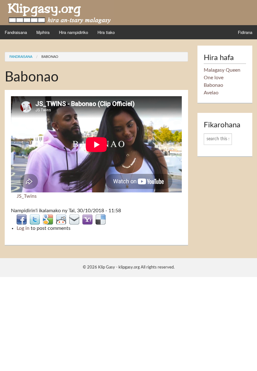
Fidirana (245, 32)
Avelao (211, 92)
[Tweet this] (35, 219)
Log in (23, 228)
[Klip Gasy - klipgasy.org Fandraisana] (59, 12)
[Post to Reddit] (61, 219)
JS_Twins (27, 196)
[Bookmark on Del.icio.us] (101, 219)
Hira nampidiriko (73, 32)
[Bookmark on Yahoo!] (87, 219)
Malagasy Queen (222, 70)
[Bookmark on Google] (48, 219)
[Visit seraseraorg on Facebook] (22, 219)
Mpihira (43, 32)
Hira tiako (106, 32)
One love (213, 77)
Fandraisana (16, 32)
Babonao (49, 56)
